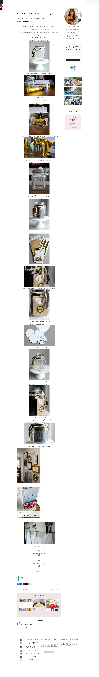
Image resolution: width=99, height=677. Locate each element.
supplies (30, 265)
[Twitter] (71, 111)
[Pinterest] (73, 111)
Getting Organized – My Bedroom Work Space (51, 589)
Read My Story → (49, 652)
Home (18, 8)
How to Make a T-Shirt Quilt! (32, 639)
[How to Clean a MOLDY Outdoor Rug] (77, 100)
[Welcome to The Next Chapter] (49, 640)
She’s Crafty (42, 24)
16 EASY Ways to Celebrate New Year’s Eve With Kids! (25, 613)
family (38, 585)
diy (20, 8)
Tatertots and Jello (12, 2)
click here (38, 100)
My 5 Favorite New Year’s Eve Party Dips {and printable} (39, 609)
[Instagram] (75, 111)
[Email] (29, 21)
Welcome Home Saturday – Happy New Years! (52, 613)
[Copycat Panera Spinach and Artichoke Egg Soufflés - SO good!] (77, 82)
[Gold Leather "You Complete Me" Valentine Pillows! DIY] (68, 100)
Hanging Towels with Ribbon (39, 546)
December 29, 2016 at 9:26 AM (27, 624)
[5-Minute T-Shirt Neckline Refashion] (77, 91)
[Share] (18, 21)
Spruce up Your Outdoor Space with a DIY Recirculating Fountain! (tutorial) (32, 647)
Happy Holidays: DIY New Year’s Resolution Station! (28, 589)
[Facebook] (69, 111)
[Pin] (24, 21)
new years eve (48, 585)
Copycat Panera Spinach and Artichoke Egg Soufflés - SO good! (32, 643)
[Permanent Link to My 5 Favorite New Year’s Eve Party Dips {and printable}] (39, 606)
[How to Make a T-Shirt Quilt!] (68, 82)
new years (42, 585)
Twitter (43, 568)
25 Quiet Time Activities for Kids (32, 659)
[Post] (27, 21)
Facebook (44, 563)
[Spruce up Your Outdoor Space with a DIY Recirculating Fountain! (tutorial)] (68, 91)
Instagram (44, 557)
